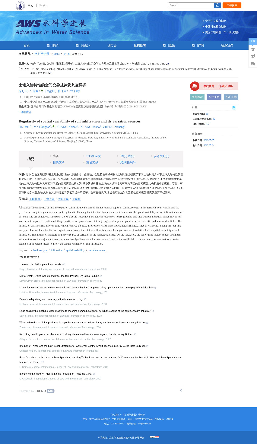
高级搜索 (232, 5)
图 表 (127, 156)
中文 (30, 5)
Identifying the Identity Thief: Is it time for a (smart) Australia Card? (55, 373)
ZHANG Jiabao (90, 126)
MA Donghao (42, 126)
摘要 (56, 156)
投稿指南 (140, 45)
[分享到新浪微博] (253, 56)
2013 (57, 53)
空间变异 (63, 199)
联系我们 (227, 45)
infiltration (57, 250)
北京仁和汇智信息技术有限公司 (123, 437)
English (43, 5)
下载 (226, 86)
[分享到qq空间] (253, 48)
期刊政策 (169, 45)
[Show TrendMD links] (181, 390)
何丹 (22, 91)
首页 (27, 45)
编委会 (112, 45)
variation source (97, 250)
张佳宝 (62, 91)
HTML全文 (93, 156)
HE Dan (24, 126)
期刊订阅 (198, 45)
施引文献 (92, 162)
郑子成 (74, 91)
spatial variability (75, 250)
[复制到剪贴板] (167, 63)
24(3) (67, 53)
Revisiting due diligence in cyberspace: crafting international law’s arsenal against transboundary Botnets (76, 334)
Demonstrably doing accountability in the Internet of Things (51, 299)
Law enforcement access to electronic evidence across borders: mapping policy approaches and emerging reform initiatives (86, 287)
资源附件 (127, 162)
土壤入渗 (49, 199)
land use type (40, 250)
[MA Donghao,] (53, 126)
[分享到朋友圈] (253, 63)
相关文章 (59, 162)
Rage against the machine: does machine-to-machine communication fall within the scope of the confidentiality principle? (85, 310)
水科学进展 (42, 53)
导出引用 (214, 97)
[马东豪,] (42, 90)
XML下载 (231, 97)
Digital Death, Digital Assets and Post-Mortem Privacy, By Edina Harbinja (59, 275)
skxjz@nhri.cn (144, 423)
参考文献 (161, 156)
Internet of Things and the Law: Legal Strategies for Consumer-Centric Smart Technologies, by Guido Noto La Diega (82, 345)
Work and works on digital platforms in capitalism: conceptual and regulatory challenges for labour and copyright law (82, 322)
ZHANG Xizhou (67, 126)
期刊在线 (82, 45)
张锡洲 (49, 91)
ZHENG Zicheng (113, 126)
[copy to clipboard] (49, 72)
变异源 (76, 199)
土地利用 (35, 199)
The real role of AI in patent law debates (41, 264)
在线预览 (209, 86)
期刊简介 (53, 45)
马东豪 (34, 91)
